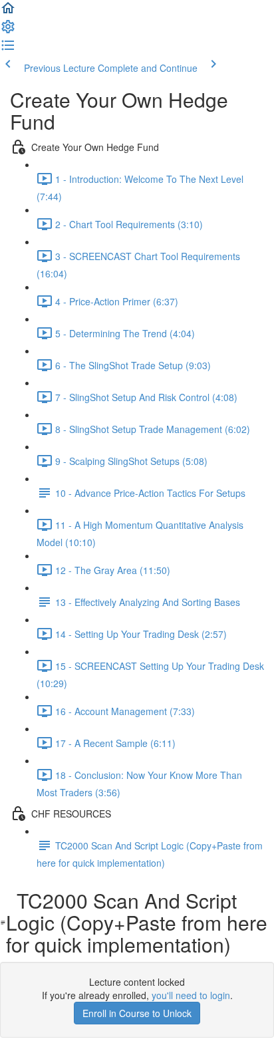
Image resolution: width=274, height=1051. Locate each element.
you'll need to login (191, 995)
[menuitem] (8, 30)
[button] (8, 12)
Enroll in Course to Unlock (137, 1013)
